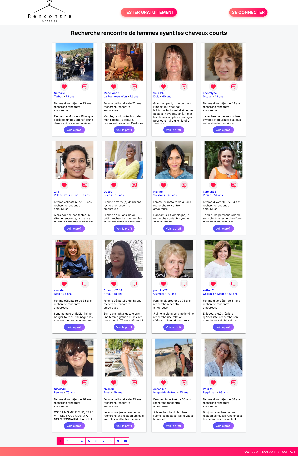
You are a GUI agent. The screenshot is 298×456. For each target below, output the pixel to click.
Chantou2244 (113, 290)
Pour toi (208, 389)
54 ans (218, 195)
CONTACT (288, 451)
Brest (107, 392)
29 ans (117, 392)
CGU (255, 451)
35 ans (67, 293)
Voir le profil (74, 130)
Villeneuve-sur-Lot (66, 195)
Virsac (207, 195)
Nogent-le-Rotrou (164, 392)
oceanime (159, 389)
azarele (58, 290)
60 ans (166, 96)
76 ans (70, 392)
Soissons (159, 195)
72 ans (134, 96)
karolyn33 (209, 191)
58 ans (117, 293)
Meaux (207, 96)
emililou (109, 389)
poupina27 (160, 290)
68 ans (119, 195)
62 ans (85, 195)
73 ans (70, 96)
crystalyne (210, 93)
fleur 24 (158, 93)
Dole (156, 96)
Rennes (58, 392)
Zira (56, 191)
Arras (107, 293)
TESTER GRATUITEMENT (149, 12)
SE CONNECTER (248, 12)
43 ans (219, 96)
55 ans (183, 392)
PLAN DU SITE (270, 451)
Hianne (158, 191)
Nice (57, 293)
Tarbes (58, 96)
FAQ (246, 451)
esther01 (209, 290)
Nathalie (59, 93)
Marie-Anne (111, 93)
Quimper (158, 293)
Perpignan (209, 392)
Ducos (108, 191)
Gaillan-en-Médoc (214, 293)
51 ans (233, 293)
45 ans (172, 195)
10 (125, 441)
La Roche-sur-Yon (115, 96)
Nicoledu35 (61, 389)
